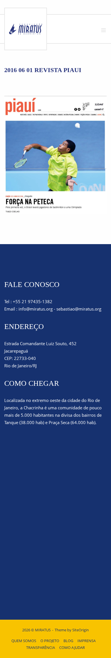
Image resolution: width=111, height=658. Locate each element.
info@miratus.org (35, 309)
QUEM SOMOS (23, 640)
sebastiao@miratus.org (78, 309)
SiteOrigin (80, 629)
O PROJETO (49, 640)
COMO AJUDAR (72, 647)
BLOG (68, 640)
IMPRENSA (86, 640)
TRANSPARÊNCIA (40, 647)
